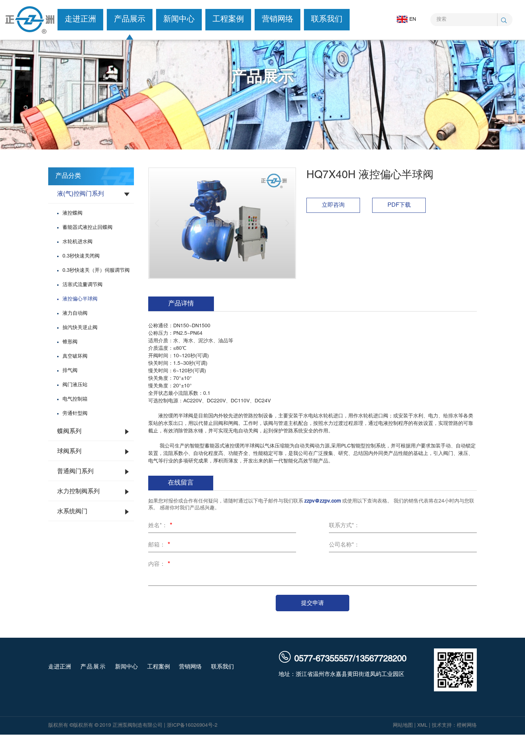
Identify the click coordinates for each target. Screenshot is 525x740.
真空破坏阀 (75, 356)
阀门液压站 (75, 385)
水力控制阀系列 (78, 492)
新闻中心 (179, 19)
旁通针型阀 (75, 413)
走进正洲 (80, 19)
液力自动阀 (75, 313)
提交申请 (312, 603)
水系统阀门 (72, 512)
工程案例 (228, 19)
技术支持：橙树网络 (454, 725)
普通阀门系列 (75, 472)
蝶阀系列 (69, 432)
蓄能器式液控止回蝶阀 (87, 227)
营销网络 (277, 19)
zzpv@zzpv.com (322, 501)
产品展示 (129, 19)
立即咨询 (333, 205)
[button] (157, 223)
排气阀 (70, 370)
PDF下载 (399, 205)
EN (412, 19)
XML (422, 725)
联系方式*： (344, 525)
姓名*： (160, 526)
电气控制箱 (75, 399)
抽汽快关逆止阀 (80, 327)
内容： (159, 565)
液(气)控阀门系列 (80, 194)
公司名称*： (344, 545)
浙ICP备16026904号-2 (192, 725)
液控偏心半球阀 (80, 299)
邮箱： (159, 545)
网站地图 (403, 725)
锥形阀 (70, 342)
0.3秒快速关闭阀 (81, 256)
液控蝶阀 (72, 213)
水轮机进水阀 (77, 242)
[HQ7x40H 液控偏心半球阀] (222, 223)
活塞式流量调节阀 (82, 285)
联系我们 (326, 19)
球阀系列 (69, 452)
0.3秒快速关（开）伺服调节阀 (96, 270)
